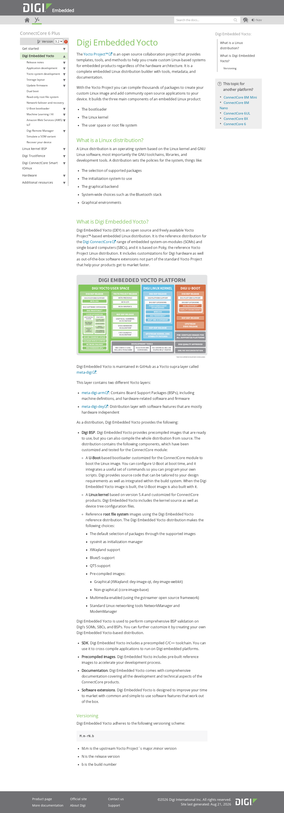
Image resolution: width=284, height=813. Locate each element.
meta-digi (84, 372)
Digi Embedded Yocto (38, 56)
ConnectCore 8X (236, 118)
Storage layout (36, 79)
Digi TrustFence (33, 156)
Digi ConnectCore (97, 241)
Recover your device (39, 142)
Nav (258, 20)
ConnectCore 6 (235, 124)
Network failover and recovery (45, 103)
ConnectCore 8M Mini (240, 97)
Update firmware (37, 85)
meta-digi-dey (93, 406)
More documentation (47, 805)
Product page (42, 799)
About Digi (78, 805)
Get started (30, 48)
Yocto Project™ (95, 54)
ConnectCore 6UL (237, 113)
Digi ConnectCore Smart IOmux (40, 165)
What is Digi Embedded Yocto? (237, 58)
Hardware (29, 175)
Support (114, 805)
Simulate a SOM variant (41, 136)
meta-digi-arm (93, 392)
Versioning (230, 68)
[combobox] (207, 20)
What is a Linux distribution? (231, 45)
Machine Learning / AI (40, 114)
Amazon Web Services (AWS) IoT (44, 122)
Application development (42, 68)
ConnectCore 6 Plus (40, 33)
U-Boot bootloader (38, 108)
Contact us (116, 799)
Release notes (35, 62)
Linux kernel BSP (34, 149)
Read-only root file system (43, 97)
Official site (78, 799)
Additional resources (37, 182)
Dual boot (33, 91)
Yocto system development (43, 74)
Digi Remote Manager (40, 131)
